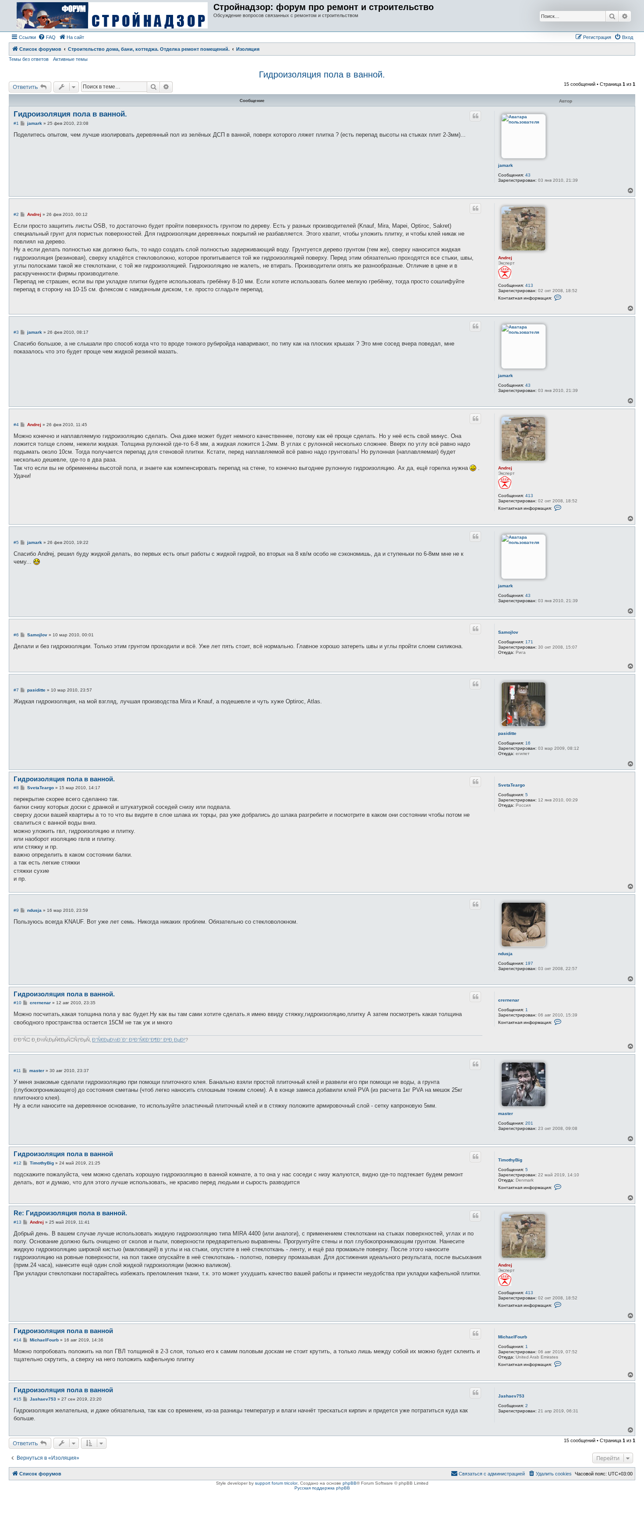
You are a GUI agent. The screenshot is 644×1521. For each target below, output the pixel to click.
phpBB (350, 1483)
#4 (16, 424)
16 (528, 743)
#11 (17, 1070)
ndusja (505, 953)
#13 (17, 1222)
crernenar (508, 1000)
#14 (17, 1339)
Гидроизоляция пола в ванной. (322, 74)
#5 (16, 542)
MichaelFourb (512, 1336)
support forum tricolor (276, 1483)
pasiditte (507, 733)
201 (529, 1123)
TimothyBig (510, 1160)
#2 (16, 214)
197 (529, 963)
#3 (16, 332)
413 (529, 285)
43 (528, 175)
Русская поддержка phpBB (322, 1488)
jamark (505, 165)
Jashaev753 (511, 1396)
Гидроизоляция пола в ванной (63, 1154)
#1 (16, 123)
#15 (17, 1399)
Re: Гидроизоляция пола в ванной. (70, 1213)
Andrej (505, 257)
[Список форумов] (112, 15)
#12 (17, 1163)
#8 (16, 787)
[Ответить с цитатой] (475, 116)
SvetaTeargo (511, 785)
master (505, 1113)
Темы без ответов (29, 59)
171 (529, 641)
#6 (16, 634)
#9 (16, 910)
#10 (17, 1002)
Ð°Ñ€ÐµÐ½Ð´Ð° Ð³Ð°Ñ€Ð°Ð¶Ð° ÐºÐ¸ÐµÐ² (138, 1039)
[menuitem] (47, 37)
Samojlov (508, 632)
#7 (16, 690)
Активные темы (70, 59)
